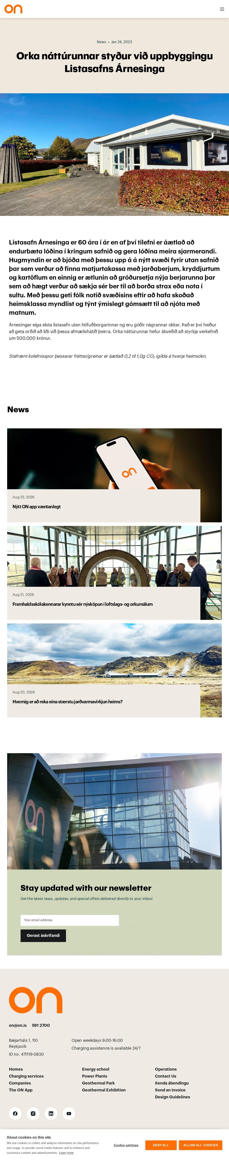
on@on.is (18, 1025)
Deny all (161, 1145)
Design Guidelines (172, 1097)
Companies (20, 1083)
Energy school (95, 1069)
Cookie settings (126, 1145)
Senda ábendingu (172, 1083)
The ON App (20, 1090)
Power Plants (94, 1076)
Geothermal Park (98, 1083)
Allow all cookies (200, 1145)
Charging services (26, 1076)
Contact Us (165, 1076)
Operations (166, 1069)
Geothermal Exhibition (104, 1090)
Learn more (66, 1153)
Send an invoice (170, 1090)
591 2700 (41, 1025)
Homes (16, 1069)
